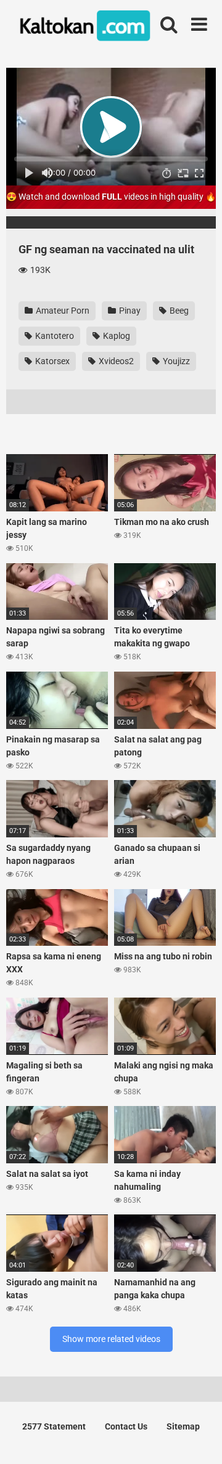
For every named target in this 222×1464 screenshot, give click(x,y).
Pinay (129, 310)
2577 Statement (54, 1426)
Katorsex (51, 361)
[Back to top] (199, 1439)
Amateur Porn (61, 310)
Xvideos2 (115, 361)
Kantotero (53, 336)
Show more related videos (111, 1339)
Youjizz (175, 361)
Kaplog (115, 336)
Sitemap (183, 1426)
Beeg (178, 310)
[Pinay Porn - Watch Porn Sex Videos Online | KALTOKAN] (83, 27)
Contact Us (126, 1426)
